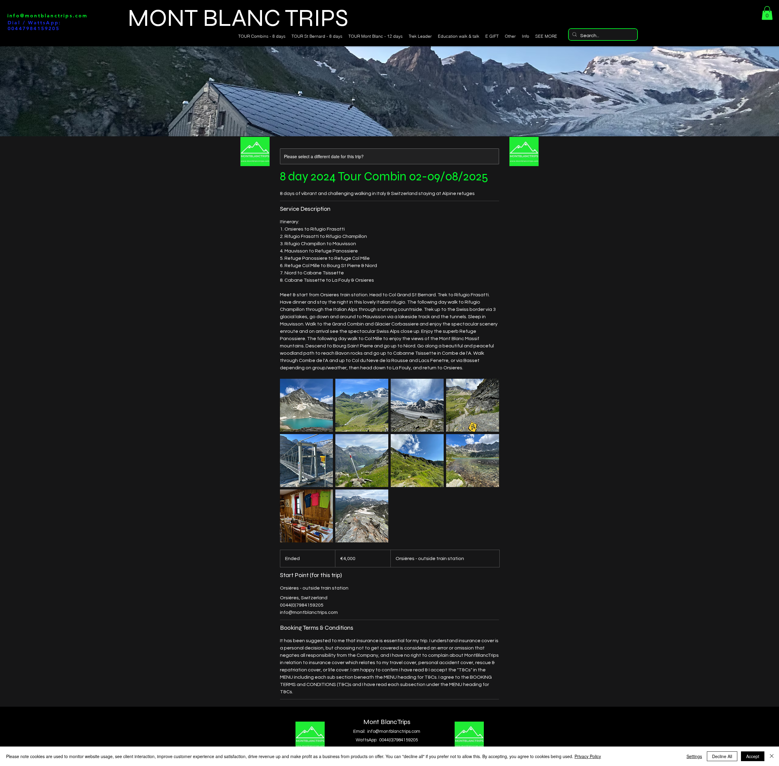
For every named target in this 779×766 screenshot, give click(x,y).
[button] (767, 13)
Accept (752, 756)
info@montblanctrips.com (47, 16)
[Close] (771, 756)
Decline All (722, 756)
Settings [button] (694, 756)
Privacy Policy (588, 756)
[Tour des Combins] (306, 405)
